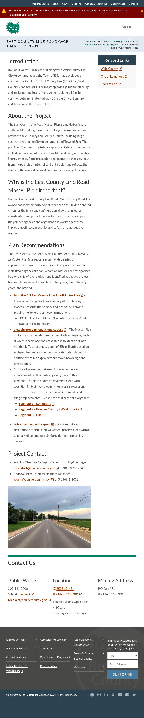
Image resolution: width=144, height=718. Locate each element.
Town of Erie (109, 84)
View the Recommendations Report (38, 329)
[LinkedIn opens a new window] (106, 694)
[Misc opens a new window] (127, 694)
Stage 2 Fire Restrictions (24, 10)
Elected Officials (16, 639)
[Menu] (130, 27)
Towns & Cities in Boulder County (84, 656)
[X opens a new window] (113, 694)
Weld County (109, 68)
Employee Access (16, 648)
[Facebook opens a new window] (92, 694)
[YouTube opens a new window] (120, 694)
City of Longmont (112, 76)
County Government (96, 4)
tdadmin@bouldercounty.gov (27, 600)
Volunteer (79, 667)
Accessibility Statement (53, 639)
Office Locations (16, 657)
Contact (133, 4)
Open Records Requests (54, 657)
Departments (118, 4)
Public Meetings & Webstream (17, 668)
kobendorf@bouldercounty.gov (34, 468)
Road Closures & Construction (83, 642)
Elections (76, 4)
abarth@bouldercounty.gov (31, 479)
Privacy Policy (48, 665)
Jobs (55, 4)
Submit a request (19, 594)
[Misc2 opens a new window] (134, 694)
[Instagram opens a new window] (99, 694)
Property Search (40, 4)
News (65, 4)
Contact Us (46, 648)
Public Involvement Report (32, 424)
